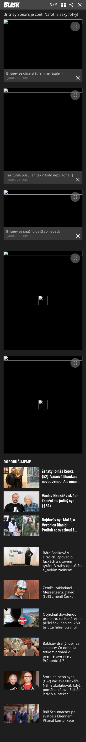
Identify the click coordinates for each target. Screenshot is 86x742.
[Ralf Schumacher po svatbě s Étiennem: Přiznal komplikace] (21, 716)
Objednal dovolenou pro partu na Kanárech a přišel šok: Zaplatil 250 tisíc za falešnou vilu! (62, 620)
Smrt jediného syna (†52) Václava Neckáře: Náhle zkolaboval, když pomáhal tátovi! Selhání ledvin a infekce (62, 685)
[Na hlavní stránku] (12, 4)
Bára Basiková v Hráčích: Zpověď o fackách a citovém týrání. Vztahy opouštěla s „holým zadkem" (62, 561)
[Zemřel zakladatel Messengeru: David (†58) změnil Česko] (21, 592)
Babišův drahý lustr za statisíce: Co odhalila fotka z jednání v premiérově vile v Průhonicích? (61, 652)
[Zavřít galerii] (78, 4)
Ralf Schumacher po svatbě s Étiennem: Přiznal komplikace (59, 716)
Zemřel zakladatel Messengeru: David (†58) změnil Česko (58, 592)
